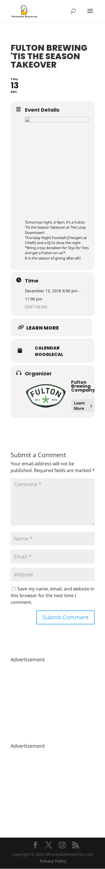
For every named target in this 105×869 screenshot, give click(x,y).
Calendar (47, 348)
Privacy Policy (53, 861)
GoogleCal (49, 354)
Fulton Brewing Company (83, 386)
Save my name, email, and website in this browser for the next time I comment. (52, 595)
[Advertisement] (53, 700)
